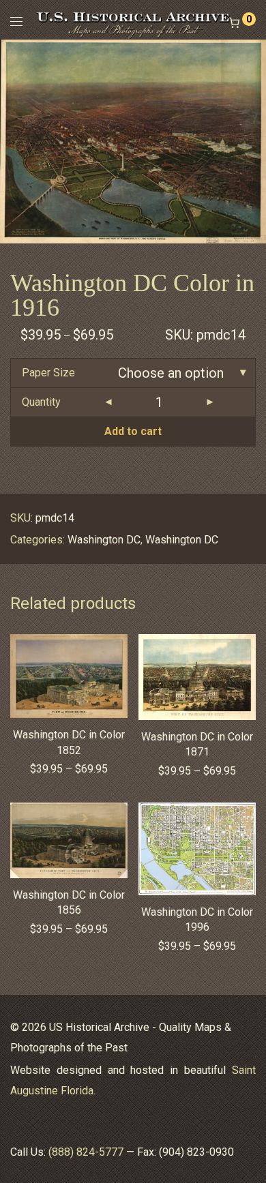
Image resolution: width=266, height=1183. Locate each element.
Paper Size (48, 372)
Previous (13, 141)
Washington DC (104, 539)
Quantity (41, 401)
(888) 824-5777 (85, 1151)
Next (253, 141)
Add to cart (133, 431)
